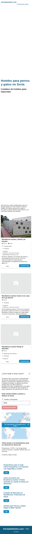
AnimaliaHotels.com (9, 2)
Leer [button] (6, 511)
